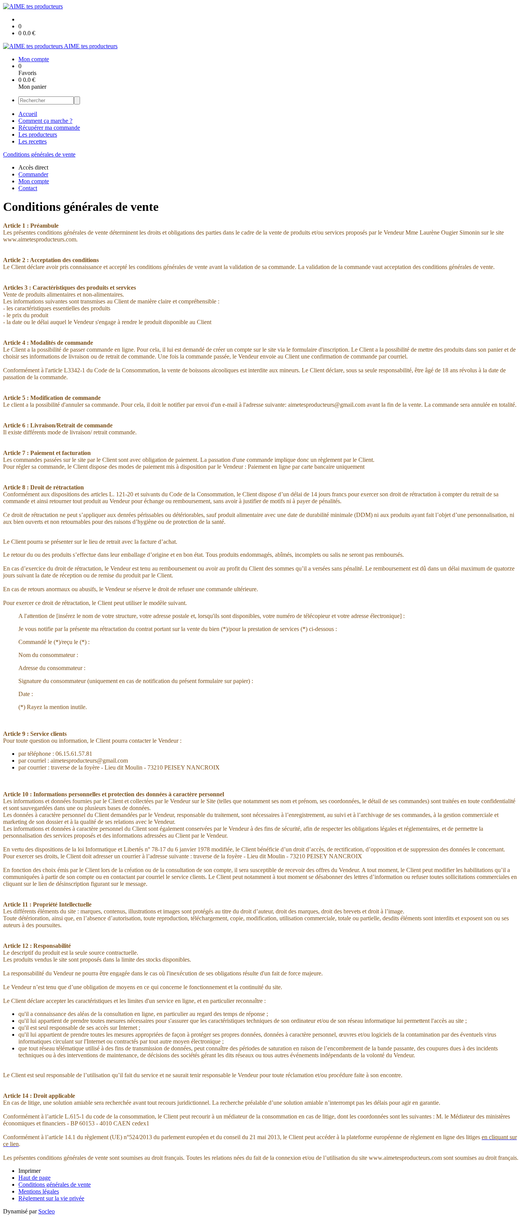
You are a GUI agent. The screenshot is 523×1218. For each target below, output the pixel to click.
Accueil (27, 114)
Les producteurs (37, 134)
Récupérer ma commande (49, 127)
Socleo (46, 1211)
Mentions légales (38, 1191)
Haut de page (34, 1177)
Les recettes (32, 141)
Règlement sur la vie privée (51, 1198)
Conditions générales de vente (39, 154)
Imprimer (29, 1170)
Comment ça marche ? (45, 120)
